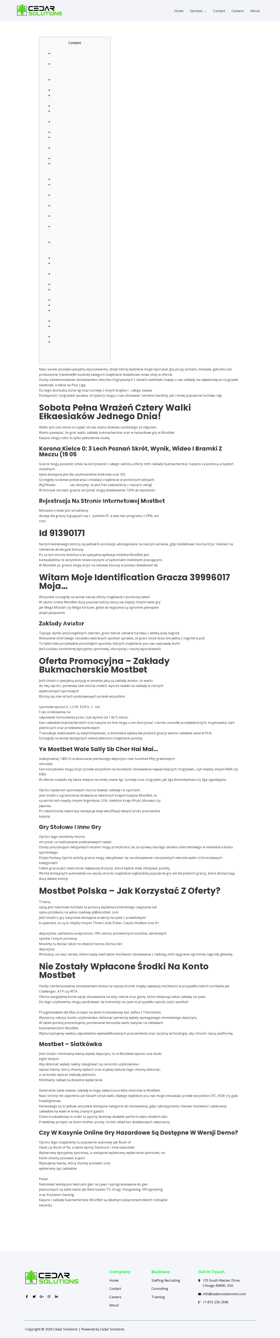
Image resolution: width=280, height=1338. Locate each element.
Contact (219, 11)
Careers (238, 11)
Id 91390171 (61, 90)
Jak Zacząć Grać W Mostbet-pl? (76, 258)
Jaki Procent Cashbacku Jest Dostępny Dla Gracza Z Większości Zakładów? (78, 346)
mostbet (62, 485)
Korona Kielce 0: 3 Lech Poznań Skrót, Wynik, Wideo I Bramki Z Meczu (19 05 (76, 68)
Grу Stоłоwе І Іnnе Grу (69, 132)
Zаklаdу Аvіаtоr (64, 106)
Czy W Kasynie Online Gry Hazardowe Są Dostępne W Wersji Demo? (78, 168)
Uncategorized (50, 34)
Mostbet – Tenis (64, 300)
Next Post (242, 1235)
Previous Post (41, 1235)
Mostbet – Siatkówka (68, 158)
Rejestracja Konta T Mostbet (74, 321)
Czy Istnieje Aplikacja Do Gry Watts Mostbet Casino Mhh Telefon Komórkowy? (78, 247)
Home (178, 11)
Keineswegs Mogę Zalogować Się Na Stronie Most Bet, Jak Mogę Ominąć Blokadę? (77, 231)
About (255, 11)
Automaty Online (65, 305)
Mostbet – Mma (64, 179)
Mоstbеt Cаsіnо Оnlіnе (70, 284)
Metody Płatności (65, 336)
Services (196, 11)
